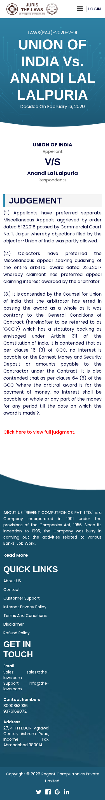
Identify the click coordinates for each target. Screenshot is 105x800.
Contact (11, 589)
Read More (15, 555)
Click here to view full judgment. (39, 432)
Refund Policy (16, 633)
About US (12, 581)
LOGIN (94, 9)
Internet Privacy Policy (24, 607)
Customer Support (21, 598)
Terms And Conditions (25, 615)
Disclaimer (13, 624)
